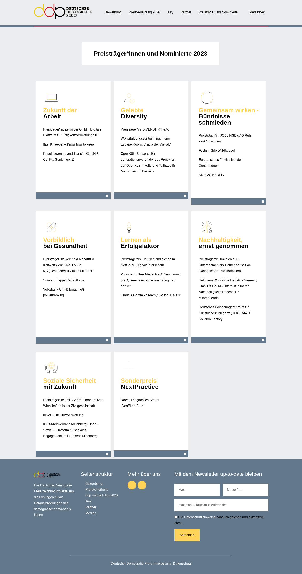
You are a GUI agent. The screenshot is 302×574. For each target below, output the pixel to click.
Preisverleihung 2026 (144, 12)
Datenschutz (182, 563)
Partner (186, 12)
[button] (73, 195)
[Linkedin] (132, 485)
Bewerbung (113, 12)
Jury (170, 12)
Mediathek (257, 12)
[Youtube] (142, 485)
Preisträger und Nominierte (218, 12)
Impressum (162, 563)
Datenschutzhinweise (200, 517)
